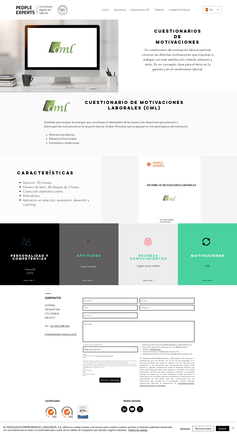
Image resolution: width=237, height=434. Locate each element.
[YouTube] (132, 409)
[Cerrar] (233, 428)
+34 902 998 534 (60, 325)
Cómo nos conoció (92, 345)
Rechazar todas (203, 428)
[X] (140, 409)
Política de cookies (137, 430)
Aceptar (223, 428)
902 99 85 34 (155, 349)
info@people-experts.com (168, 352)
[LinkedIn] (124, 409)
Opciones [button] (185, 428)
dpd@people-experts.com (181, 354)
